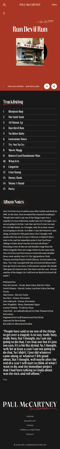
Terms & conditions (30, 430)
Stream (30, 416)
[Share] (54, 86)
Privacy (30, 434)
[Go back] (4, 13)
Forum (30, 425)
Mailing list (30, 421)
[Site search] (4, 4)
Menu (54, 5)
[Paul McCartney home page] (30, 4)
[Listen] (47, 86)
